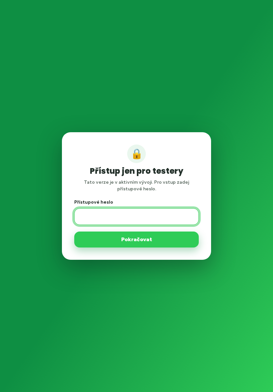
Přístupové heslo (93, 202)
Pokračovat (136, 239)
